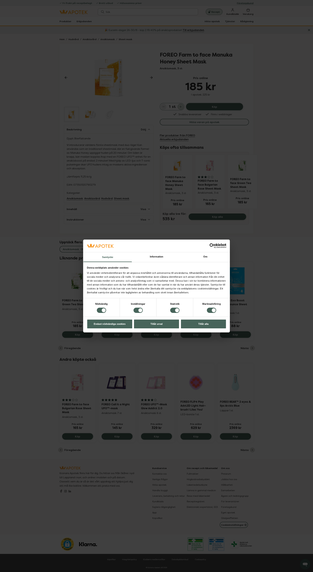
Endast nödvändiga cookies (110, 324)
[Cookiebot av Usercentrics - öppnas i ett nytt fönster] (212, 245)
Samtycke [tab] (107, 257)
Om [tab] (205, 256)
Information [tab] (156, 256)
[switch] (138, 310)
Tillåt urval (156, 324)
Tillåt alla (203, 324)
